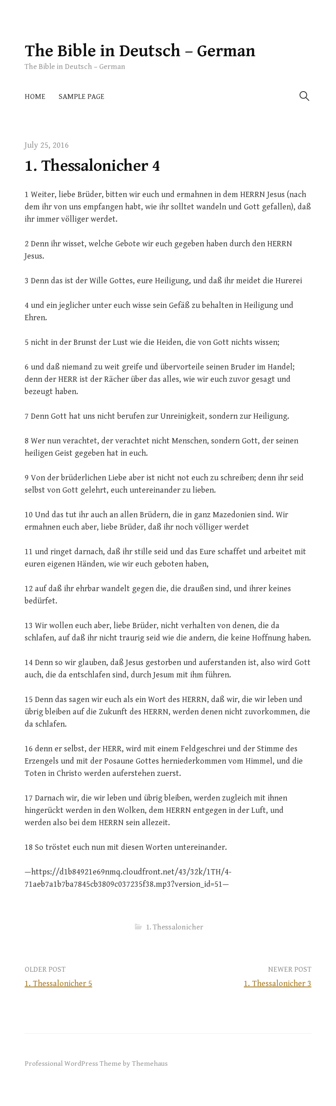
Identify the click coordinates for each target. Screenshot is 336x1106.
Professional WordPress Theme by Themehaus (96, 1064)
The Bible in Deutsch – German (140, 51)
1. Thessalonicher (174, 927)
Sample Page (81, 96)
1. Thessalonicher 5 (58, 984)
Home (35, 96)
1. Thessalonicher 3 (277, 984)
